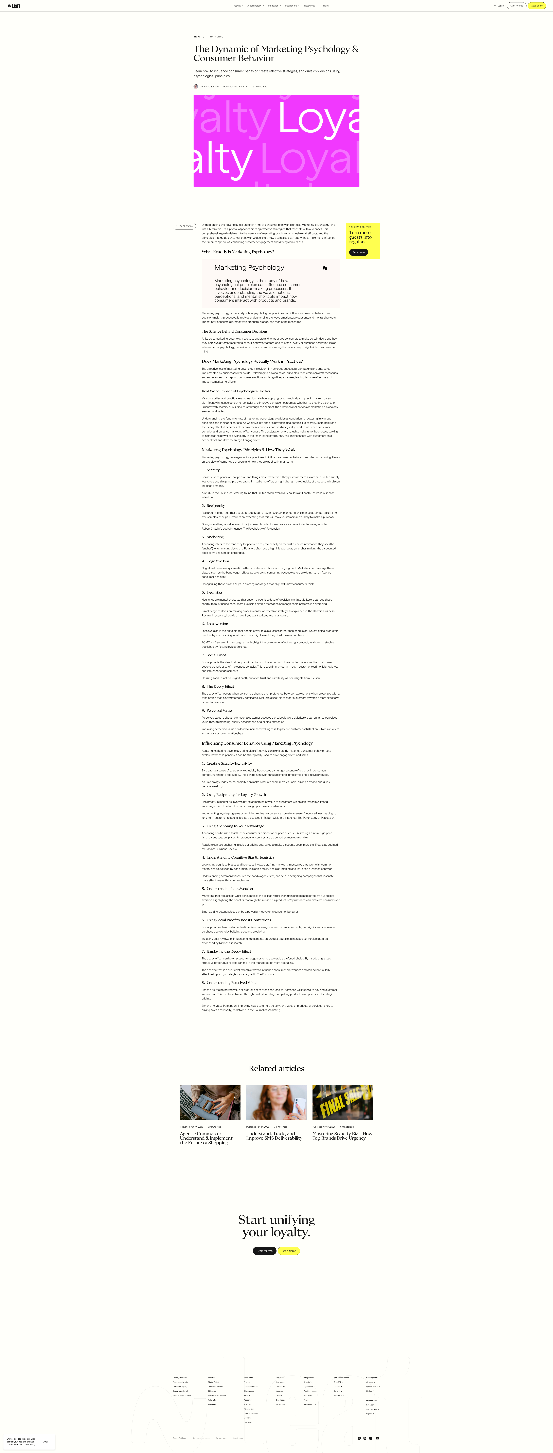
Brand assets (281, 1400)
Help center (280, 1382)
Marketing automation (217, 1395)
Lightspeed (308, 1386)
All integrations (310, 1404)
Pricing (325, 5)
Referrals (212, 1400)
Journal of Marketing (267, 1010)
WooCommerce (310, 1391)
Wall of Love (280, 1404)
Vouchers (212, 1404)
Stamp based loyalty (181, 1391)
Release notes (249, 1409)
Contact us (280, 1386)
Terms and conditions (201, 1438)
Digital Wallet (213, 1382)
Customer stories (251, 1386)
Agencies (247, 1404)
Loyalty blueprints (251, 1413)
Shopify (307, 1382)
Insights (199, 36)
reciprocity (323, 423)
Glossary (247, 1418)
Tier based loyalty (180, 1386)
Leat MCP (248, 1422)
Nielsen (315, 678)
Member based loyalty (182, 1395)
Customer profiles (215, 1386)
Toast (306, 1400)
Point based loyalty (180, 1382)
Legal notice (238, 1438)
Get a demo (371, 1405)
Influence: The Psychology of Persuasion (255, 528)
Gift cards (212, 1391)
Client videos (249, 1391)
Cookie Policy (29, 1444)
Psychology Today (217, 782)
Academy (247, 1400)
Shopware (308, 1395)
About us (279, 1391)
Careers (279, 1395)
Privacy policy (221, 1438)
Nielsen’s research (230, 943)
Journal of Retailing (231, 493)
